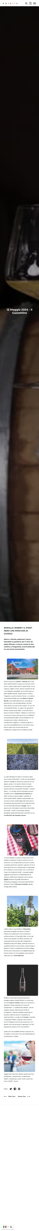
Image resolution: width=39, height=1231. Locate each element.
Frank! (24, 1079)
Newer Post (22, 1096)
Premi (6, 1081)
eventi (19, 1079)
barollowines (8, 1076)
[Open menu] (34, 3)
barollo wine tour (29, 1074)
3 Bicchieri (15, 1074)
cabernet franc (16, 1076)
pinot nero (30, 1079)
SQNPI (10, 1081)
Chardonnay (13, 1079)
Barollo (21, 1074)
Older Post (12, 1096)
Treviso (16, 1081)
